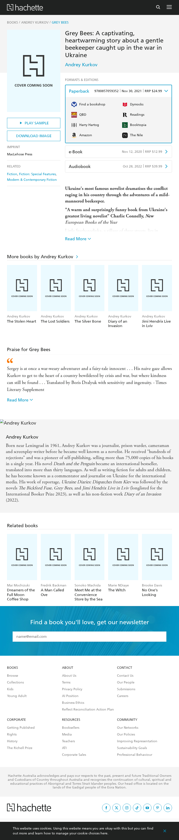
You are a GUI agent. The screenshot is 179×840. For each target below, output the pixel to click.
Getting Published (21, 727)
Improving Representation (137, 741)
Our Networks (127, 727)
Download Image (34, 136)
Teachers (68, 741)
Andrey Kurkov (81, 64)
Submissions (126, 689)
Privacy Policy (72, 689)
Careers (122, 696)
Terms (66, 682)
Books (12, 667)
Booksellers (70, 727)
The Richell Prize (19, 748)
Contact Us (125, 675)
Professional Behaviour (134, 754)
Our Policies (126, 734)
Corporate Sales (74, 754)
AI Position (70, 696)
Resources (71, 719)
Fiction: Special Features (37, 174)
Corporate (16, 719)
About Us (69, 675)
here (103, 833)
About (67, 667)
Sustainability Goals (132, 748)
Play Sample (37, 123)
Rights (12, 734)
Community (127, 719)
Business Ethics (73, 702)
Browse (12, 675)
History (12, 741)
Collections (15, 682)
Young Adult (17, 696)
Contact (124, 667)
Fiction (12, 174)
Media (67, 734)
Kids (10, 689)
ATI (64, 748)
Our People (125, 682)
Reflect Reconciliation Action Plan (88, 709)
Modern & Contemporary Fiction (32, 180)
